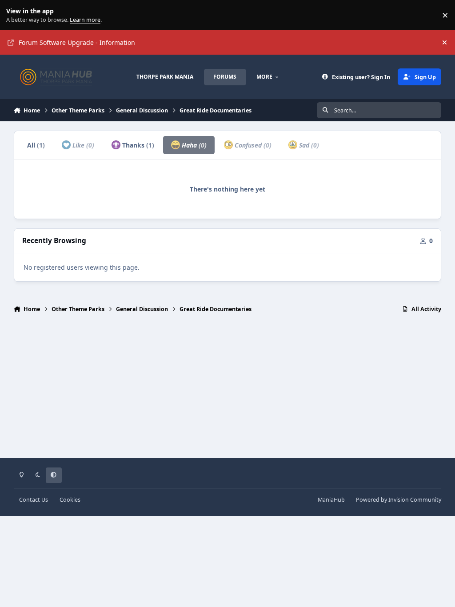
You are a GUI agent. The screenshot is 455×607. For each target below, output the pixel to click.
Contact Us (33, 499)
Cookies (70, 499)
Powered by (398, 499)
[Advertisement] (228, 389)
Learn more (17, 15)
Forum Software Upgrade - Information (77, 42)
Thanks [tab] (137, 145)
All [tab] (36, 145)
